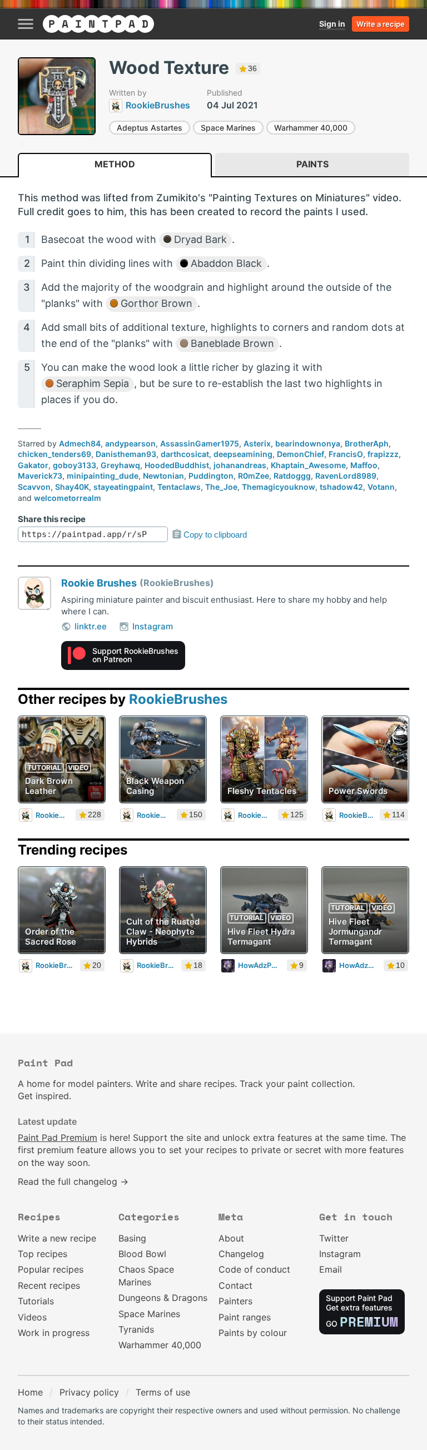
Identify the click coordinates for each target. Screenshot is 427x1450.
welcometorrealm (67, 498)
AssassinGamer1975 (199, 443)
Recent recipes (49, 1285)
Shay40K (72, 486)
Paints (312, 164)
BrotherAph (367, 443)
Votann (381, 486)
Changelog (241, 1253)
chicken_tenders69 (54, 454)
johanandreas (240, 465)
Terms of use (163, 1392)
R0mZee (253, 475)
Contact (235, 1285)
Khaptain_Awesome (308, 465)
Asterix (257, 443)
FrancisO (346, 454)
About (231, 1238)
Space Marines (228, 127)
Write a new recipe (57, 1238)
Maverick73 (40, 475)
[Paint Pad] (98, 24)
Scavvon (34, 486)
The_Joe (221, 486)
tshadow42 (341, 486)
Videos (32, 1317)
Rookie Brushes (99, 583)
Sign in (332, 23)
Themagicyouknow (278, 486)
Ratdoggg (292, 475)
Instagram (152, 626)
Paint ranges (245, 1317)
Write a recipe (380, 23)
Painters (235, 1301)
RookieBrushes (178, 699)
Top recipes (42, 1253)
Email (330, 1269)
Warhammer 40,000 (310, 127)
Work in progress (54, 1332)
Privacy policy (89, 1392)
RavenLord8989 (345, 475)
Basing (132, 1238)
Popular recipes (50, 1269)
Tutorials (36, 1301)
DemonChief (300, 454)
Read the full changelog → (73, 1181)
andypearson (130, 443)
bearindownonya (307, 443)
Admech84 (80, 443)
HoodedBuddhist (177, 465)
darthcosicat (185, 454)
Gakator (33, 465)
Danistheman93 (126, 454)
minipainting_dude (102, 475)
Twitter (334, 1238)
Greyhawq (120, 465)
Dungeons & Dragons (162, 1297)
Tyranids (136, 1329)
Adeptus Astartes (149, 127)
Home (30, 1392)
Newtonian (163, 475)
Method (115, 164)
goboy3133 (74, 465)
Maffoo (364, 465)
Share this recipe (52, 519)
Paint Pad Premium (57, 1137)
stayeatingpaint (123, 486)
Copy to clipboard (215, 534)
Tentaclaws (179, 486)
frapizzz (383, 454)
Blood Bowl (142, 1253)
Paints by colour (253, 1332)
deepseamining (243, 454)
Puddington (211, 475)
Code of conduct (254, 1269)
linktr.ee (91, 626)
